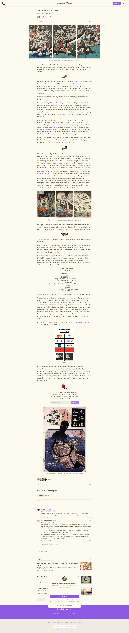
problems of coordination (64, 125)
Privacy (66, 622)
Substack (57, 630)
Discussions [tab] (49, 559)
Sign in (124, 3)
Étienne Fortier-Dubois (46, 16)
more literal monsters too (75, 129)
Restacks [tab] (47, 495)
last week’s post (77, 82)
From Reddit (64, 362)
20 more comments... (42, 551)
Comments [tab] (41, 495)
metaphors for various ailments (47, 129)
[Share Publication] (110, 3)
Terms (70, 622)
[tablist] (43, 495)
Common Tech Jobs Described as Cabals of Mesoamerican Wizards (57, 564)
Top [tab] (39, 559)
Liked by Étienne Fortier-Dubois (48, 511)
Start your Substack (60, 626)
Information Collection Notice (64, 601)
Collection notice (77, 622)
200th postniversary (56, 103)
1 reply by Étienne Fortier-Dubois (50, 544)
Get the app (72, 626)
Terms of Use (72, 600)
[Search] (107, 3)
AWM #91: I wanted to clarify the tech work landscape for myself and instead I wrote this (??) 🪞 (57, 568)
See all (40, 600)
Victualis (43, 509)
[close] (79, 577)
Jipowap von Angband (46, 520)
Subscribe (116, 3)
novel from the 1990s (46, 174)
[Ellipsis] (91, 509)
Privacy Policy (76, 601)
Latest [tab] (42, 559)
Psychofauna (52, 127)
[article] (64, 568)
